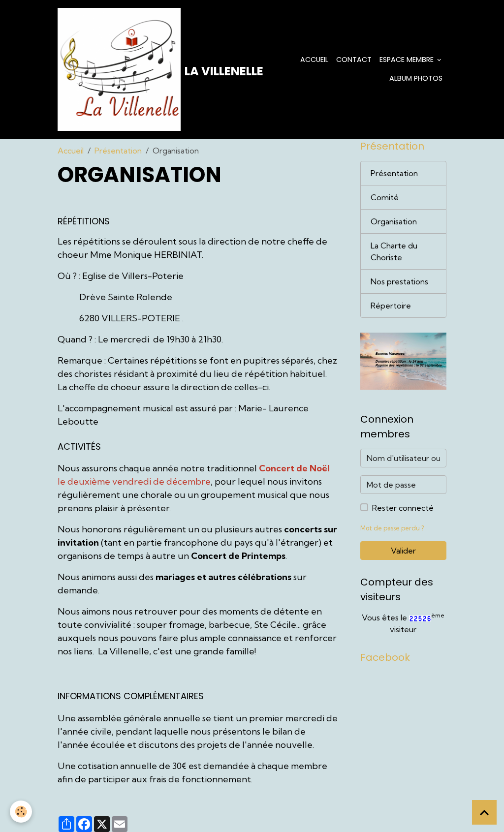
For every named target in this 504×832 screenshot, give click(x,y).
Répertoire (391, 305)
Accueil (314, 59)
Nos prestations (399, 281)
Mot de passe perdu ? (392, 528)
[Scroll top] (484, 812)
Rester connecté (403, 508)
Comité (385, 197)
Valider (403, 550)
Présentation (118, 150)
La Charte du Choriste (394, 251)
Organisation (394, 221)
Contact (354, 59)
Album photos (415, 78)
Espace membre (407, 59)
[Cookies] (21, 812)
